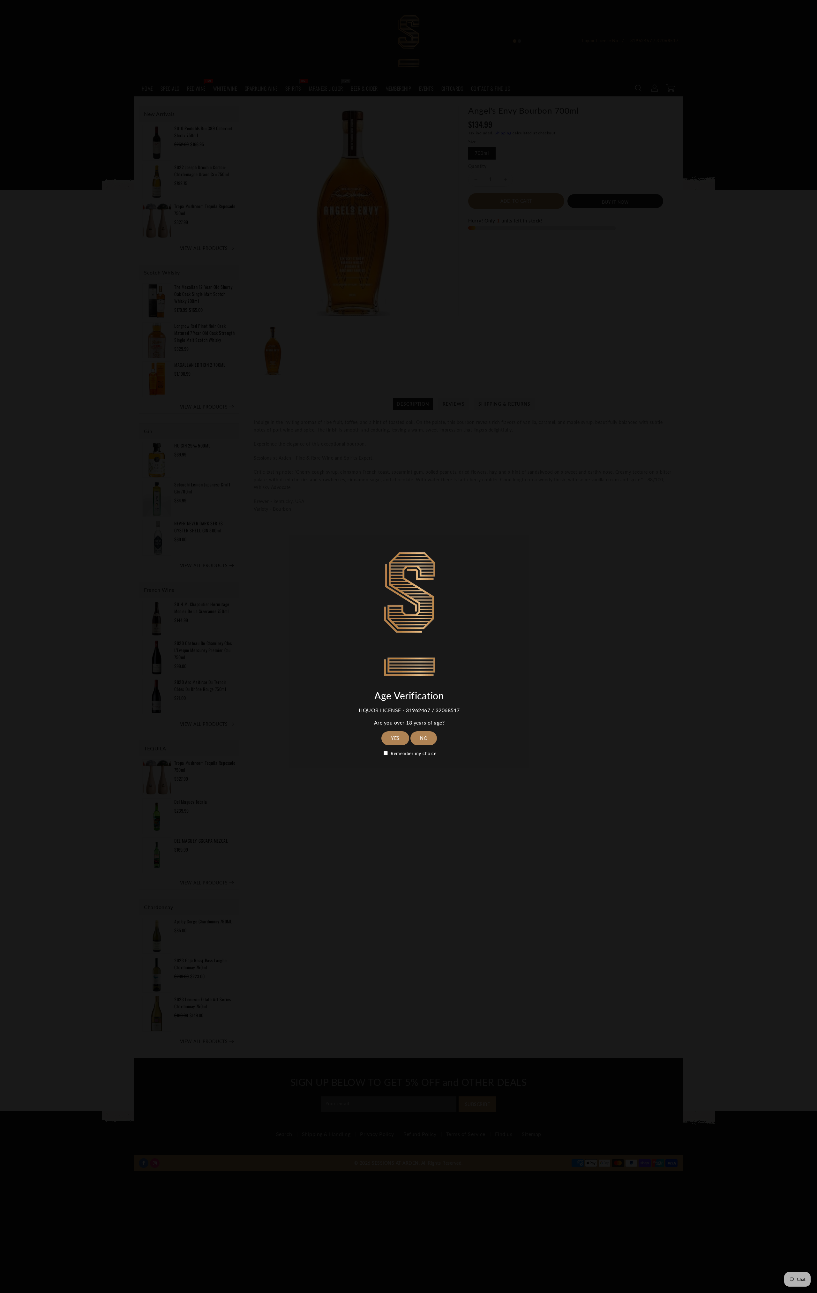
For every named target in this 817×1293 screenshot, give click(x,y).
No (423, 738)
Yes (395, 738)
